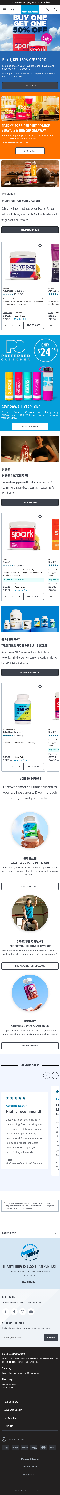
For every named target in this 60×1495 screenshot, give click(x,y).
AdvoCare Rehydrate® (14, 291)
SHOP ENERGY (30, 502)
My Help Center (9, 1384)
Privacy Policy (30, 1467)
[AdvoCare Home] (30, 9)
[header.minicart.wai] (55, 9)
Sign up (51, 1337)
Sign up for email (13, 1323)
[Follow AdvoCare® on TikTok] (14, 1311)
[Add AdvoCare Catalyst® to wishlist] (40, 687)
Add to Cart (33, 325)
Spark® (6, 562)
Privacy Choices (30, 1475)
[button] (46, 1075)
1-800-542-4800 (30, 1275)
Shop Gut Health (30, 886)
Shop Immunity (30, 1046)
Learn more (28, 1282)
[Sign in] (47, 9)
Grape (50, 313)
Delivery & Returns (30, 1459)
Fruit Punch (7, 313)
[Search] (12, 9)
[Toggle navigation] (4, 9)
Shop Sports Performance (30, 966)
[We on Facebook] (5, 1311)
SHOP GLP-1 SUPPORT (30, 672)
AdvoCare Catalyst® (13, 732)
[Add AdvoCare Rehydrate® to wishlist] (40, 246)
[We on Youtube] (31, 1311)
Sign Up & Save (30, 426)
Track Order (7, 1387)
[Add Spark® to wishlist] (40, 517)
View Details (16, 76)
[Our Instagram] (22, 1311)
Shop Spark (30, 86)
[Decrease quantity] (5, 325)
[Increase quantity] (19, 325)
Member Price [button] (21, 319)
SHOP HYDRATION (30, 230)
